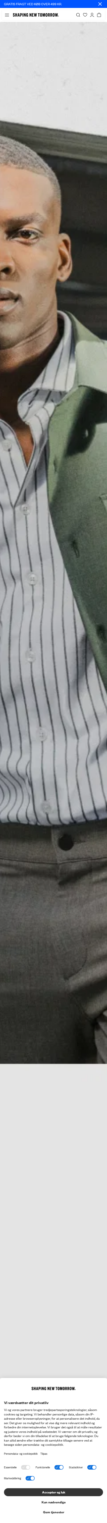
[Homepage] (36, 15)
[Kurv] (99, 15)
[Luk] (100, 4)
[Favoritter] (85, 15)
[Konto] (92, 15)
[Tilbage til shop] (53, 772)
